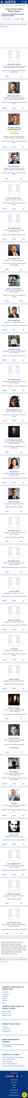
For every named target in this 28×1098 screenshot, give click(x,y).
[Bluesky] (17, 1076)
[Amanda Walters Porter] (14, 401)
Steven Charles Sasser (14, 198)
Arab (3, 1002)
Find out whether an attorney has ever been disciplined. (13, 1045)
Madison (4, 998)
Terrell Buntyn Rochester (14, 440)
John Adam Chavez (14, 349)
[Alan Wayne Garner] (14, 552)
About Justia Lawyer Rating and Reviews (13, 1066)
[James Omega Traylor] (14, 914)
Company (14, 1085)
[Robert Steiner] (14, 826)
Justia (2, 5)
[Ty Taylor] (14, 795)
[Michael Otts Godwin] (14, 885)
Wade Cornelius (14, 679)
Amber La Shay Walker (14, 289)
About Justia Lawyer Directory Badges (13, 1057)
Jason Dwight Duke (14, 258)
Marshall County (6, 1015)
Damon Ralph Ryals (14, 320)
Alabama (25, 5)
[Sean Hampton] (14, 763)
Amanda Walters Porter (14, 410)
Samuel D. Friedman (14, 620)
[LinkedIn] (7, 1076)
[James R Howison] (14, 158)
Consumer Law (6, 1029)
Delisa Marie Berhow (14, 64)
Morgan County (6, 1013)
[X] (19, 1076)
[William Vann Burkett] (14, 87)
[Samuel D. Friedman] (14, 611)
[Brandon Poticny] (14, 730)
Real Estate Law (6, 1031)
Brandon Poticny (14, 738)
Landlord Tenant (18, 5)
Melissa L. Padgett (14, 708)
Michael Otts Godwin (14, 894)
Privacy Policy (14, 1092)
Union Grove (5, 994)
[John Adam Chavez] (14, 341)
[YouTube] (9, 1076)
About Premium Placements (10, 1064)
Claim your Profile (7, 1061)
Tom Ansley (14, 649)
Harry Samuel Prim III (14, 864)
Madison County (6, 1011)
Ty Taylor (14, 803)
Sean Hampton (14, 771)
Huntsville (5, 996)
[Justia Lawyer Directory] (21, 1076)
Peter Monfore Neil (14, 228)
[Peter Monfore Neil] (14, 220)
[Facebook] (11, 1076)
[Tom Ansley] (14, 640)
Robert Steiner (14, 835)
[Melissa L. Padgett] (14, 699)
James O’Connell (14, 502)
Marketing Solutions (14, 1095)
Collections (5, 1027)
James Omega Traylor (14, 923)
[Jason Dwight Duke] (14, 250)
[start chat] (24, 1094)
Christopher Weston (14, 127)
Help (14, 1087)
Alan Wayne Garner (14, 561)
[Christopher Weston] (14, 119)
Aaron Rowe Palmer (14, 531)
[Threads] (15, 1076)
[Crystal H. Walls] (14, 583)
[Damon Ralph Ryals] (14, 312)
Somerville (5, 992)
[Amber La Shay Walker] (14, 280)
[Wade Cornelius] (14, 671)
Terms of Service (14, 1090)
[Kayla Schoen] (14, 463)
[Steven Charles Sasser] (14, 189)
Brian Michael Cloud (14, 379)
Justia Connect (14, 1079)
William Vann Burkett (14, 96)
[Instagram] (13, 1076)
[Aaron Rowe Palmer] (14, 522)
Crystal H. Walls (14, 591)
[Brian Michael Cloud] (14, 371)
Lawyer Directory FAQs (8, 1059)
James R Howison (14, 166)
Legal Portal (14, 1082)
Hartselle (5, 1000)
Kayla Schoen (14, 472)
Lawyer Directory (9, 5)
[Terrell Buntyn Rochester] (14, 431)
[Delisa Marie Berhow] (14, 56)
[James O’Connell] (14, 493)
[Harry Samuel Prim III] (14, 855)
